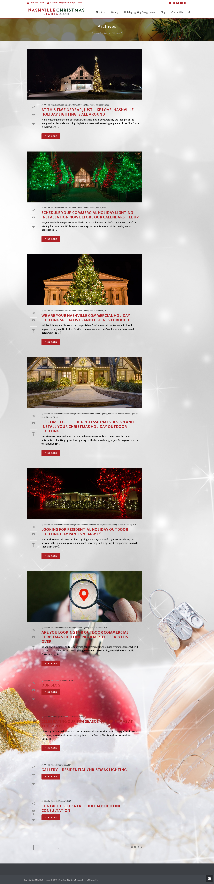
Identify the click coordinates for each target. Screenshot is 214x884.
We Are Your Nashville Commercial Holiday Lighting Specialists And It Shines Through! (86, 317)
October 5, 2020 (102, 627)
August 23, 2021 (53, 417)
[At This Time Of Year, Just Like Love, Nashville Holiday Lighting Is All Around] (84, 74)
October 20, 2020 (129, 525)
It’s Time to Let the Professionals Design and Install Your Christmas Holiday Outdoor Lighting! (87, 426)
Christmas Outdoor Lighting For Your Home (70, 413)
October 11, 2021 (102, 311)
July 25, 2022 (101, 208)
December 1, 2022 (102, 105)
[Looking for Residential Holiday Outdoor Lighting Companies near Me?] (84, 493)
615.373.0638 (37, 2)
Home (181, 38)
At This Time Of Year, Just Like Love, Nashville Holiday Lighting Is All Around (87, 112)
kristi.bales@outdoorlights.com (66, 2)
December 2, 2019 (66, 680)
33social (47, 105)
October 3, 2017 (65, 765)
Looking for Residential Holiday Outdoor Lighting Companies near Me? (84, 531)
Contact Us (177, 12)
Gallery (115, 12)
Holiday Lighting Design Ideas (139, 12)
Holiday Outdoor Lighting (97, 413)
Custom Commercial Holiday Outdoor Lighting (71, 105)
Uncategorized (58, 716)
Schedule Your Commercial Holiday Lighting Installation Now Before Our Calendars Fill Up (90, 214)
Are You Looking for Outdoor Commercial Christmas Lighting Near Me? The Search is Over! (85, 637)
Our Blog (50, 685)
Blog (163, 12)
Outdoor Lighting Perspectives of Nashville (78, 880)
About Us (100, 12)
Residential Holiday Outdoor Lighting (123, 413)
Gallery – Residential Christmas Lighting (84, 770)
